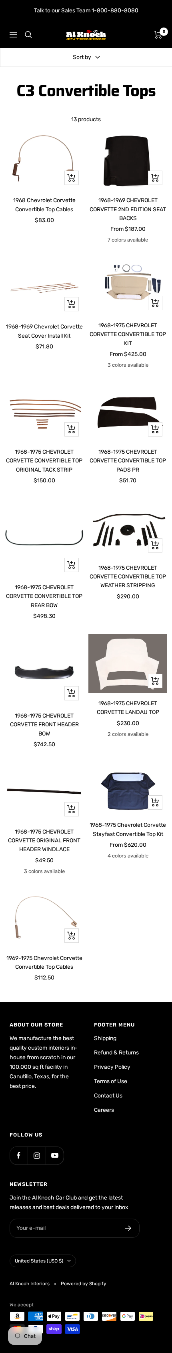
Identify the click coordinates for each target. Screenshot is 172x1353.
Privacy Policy (112, 1067)
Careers (104, 1110)
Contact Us (108, 1095)
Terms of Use (110, 1081)
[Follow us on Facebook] (19, 1155)
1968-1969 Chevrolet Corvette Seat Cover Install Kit (44, 331)
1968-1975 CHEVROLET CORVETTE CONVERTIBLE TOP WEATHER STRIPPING (128, 576)
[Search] (28, 34)
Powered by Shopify (83, 1283)
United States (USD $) (39, 1261)
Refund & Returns (116, 1052)
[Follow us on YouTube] (55, 1155)
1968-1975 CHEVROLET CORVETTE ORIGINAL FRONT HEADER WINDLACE (44, 840)
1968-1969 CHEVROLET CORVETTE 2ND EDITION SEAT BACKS (128, 209)
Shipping (105, 1038)
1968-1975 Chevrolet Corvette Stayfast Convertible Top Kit (128, 829)
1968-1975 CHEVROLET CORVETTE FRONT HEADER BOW (44, 724)
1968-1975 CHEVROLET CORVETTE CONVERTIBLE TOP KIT (128, 334)
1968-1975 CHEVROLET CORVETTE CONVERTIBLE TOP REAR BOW (44, 596)
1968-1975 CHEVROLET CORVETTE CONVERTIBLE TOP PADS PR (128, 460)
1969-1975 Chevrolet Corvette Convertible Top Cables (44, 962)
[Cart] (158, 35)
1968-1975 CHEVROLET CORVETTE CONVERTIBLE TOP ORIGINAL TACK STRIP (44, 460)
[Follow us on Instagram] (37, 1155)
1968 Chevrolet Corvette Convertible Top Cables (44, 204)
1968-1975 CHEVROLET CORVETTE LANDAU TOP (128, 708)
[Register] (128, 1228)
